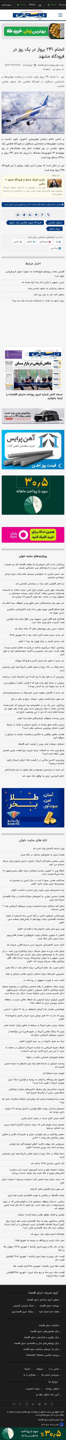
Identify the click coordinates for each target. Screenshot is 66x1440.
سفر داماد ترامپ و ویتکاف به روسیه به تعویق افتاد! (39, 1240)
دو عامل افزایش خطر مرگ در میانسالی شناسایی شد (39, 583)
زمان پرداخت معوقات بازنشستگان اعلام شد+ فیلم (41, 718)
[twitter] (36, 215)
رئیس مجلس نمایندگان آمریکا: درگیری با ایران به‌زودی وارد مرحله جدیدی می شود (33, 862)
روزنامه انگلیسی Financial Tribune (42, 1355)
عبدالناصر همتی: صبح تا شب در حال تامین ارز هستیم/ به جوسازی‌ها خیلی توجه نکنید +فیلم (37, 882)
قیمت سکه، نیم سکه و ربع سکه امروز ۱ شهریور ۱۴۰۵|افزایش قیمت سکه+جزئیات (35, 1274)
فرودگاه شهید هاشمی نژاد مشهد (25, 222)
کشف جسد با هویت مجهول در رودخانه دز (44, 980)
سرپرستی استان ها (50, 1375)
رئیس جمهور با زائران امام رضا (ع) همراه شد (42, 282)
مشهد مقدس (55, 222)
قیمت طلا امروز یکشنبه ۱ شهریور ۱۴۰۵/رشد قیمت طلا (38, 1266)
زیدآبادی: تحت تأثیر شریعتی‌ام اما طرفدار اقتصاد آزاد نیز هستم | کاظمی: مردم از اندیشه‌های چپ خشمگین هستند (34, 566)
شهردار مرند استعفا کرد (53, 1073)
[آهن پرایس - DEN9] (33, 449)
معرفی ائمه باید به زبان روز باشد (49, 294)
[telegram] (24, 215)
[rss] (33, 1404)
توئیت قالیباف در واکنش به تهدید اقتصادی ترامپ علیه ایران (36, 1195)
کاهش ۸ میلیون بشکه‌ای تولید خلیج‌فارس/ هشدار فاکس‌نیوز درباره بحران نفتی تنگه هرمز (35, 937)
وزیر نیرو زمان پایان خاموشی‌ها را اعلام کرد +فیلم (40, 929)
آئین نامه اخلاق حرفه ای (47, 1394)
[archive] (14, 1404)
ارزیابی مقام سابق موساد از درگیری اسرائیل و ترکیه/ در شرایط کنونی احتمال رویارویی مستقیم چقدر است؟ (35, 726)
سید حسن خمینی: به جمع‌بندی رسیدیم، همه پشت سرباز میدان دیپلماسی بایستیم (34, 575)
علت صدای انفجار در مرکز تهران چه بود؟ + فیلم (41, 641)
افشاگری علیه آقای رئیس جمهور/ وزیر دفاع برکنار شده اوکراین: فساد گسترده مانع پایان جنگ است (35, 620)
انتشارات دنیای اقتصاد (49, 1325)
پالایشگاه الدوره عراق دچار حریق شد (47, 1234)
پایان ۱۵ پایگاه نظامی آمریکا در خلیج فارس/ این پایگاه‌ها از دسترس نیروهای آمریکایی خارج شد (36, 1033)
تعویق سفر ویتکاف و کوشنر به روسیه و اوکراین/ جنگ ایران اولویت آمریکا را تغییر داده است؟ (36, 1081)
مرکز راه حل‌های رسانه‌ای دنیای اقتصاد (41, 1349)
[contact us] (20, 1404)
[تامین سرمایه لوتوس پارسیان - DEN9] (33, 495)
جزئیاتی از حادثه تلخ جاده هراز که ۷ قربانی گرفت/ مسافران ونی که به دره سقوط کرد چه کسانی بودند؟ (34, 684)
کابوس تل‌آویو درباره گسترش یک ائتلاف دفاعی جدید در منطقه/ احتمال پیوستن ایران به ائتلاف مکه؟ (34, 1001)
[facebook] (42, 215)
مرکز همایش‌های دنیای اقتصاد (44, 1331)
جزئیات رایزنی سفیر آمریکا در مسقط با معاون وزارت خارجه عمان (34, 1025)
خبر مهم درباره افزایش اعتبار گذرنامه (47, 1189)
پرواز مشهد (54, 229)
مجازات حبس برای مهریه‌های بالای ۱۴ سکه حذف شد (39, 629)
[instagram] (51, 1404)
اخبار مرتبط (33, 263)
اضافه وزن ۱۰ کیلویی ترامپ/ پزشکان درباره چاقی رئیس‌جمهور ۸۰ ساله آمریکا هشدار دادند (33, 872)
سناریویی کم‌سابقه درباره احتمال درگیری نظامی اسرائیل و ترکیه (35, 974)
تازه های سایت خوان (33, 840)
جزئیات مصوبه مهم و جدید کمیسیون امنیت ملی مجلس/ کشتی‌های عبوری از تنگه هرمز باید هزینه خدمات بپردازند (36, 1171)
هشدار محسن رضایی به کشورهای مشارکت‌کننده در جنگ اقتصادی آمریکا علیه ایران (33, 898)
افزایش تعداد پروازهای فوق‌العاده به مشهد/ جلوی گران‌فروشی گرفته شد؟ (35, 274)
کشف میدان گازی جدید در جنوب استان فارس (42, 1118)
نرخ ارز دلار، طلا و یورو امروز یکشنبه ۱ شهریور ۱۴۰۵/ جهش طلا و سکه (34, 1248)
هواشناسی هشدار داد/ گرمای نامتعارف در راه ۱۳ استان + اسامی (34, 1009)
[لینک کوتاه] (48, 215)
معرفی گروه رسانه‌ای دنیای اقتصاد (43, 1300)
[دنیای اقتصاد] (30, 15)
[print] (17, 215)
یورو (29, 4)
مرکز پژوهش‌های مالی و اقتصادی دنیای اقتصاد (36, 1343)
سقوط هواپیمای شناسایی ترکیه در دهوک (45, 1057)
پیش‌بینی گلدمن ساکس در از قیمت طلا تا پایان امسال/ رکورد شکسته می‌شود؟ (35, 761)
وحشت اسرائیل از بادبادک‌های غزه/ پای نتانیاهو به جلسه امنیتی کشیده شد (34, 1065)
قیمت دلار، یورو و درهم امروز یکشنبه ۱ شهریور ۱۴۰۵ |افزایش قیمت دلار (35, 1258)
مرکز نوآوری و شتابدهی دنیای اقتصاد (41, 1337)
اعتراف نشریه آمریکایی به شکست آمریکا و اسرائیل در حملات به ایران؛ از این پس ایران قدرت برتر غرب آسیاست (34, 1049)
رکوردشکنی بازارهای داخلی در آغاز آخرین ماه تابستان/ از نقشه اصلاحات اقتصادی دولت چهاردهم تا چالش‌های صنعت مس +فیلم (35, 919)
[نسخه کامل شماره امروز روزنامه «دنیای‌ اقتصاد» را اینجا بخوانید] (33, 368)
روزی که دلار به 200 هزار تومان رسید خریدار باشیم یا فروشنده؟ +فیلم (34, 1017)
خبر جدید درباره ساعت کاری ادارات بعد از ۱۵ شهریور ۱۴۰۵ (36, 635)
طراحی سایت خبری (52, 1424)
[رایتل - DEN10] (33, 535)
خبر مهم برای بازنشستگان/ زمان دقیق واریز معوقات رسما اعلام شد (33, 603)
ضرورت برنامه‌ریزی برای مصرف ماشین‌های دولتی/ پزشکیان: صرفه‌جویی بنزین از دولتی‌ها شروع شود (36, 1091)
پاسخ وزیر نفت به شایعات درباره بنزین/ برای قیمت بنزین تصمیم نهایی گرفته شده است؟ (33, 752)
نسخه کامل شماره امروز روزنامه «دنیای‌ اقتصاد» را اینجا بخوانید (34, 396)
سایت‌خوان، (51, 204)
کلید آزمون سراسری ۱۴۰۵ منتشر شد (47, 1163)
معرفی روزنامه (52, 1389)
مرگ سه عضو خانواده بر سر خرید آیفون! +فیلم (42, 1041)
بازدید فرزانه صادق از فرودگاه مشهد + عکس (25, 182)
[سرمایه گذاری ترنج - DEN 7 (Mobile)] (33, 31)
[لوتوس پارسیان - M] (33, 1433)
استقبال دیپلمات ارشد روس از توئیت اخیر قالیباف (41, 744)
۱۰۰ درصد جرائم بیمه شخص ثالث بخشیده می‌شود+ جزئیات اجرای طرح (33, 1181)
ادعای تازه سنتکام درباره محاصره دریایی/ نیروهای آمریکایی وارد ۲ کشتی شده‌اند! (33, 908)
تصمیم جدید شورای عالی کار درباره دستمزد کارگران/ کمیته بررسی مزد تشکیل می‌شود (34, 1126)
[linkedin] (30, 215)
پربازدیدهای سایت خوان (33, 556)
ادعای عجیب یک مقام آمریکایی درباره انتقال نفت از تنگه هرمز (34, 967)
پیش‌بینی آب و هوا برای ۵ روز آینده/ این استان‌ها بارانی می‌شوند (33, 677)
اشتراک (27, 1369)
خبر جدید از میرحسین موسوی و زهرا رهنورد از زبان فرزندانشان (34, 770)
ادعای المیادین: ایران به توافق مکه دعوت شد (43, 776)
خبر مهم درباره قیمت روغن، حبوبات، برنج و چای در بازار (37, 699)
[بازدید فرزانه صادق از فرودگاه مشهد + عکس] (54, 183)
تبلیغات (39, 1369)
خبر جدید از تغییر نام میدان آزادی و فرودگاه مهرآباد (39, 661)
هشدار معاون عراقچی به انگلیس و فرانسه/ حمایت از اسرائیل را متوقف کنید (34, 736)
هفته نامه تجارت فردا (49, 1311)
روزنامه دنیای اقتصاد (49, 1306)
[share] (26, 1404)
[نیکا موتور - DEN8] (33, 416)
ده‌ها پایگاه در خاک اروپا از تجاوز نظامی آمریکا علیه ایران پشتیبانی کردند (33, 668)
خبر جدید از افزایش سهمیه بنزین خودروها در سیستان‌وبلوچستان (33, 692)
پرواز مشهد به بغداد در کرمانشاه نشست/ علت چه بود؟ (38, 301)
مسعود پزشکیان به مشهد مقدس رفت (46, 288)
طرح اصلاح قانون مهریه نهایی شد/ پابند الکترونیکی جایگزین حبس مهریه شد (35, 611)
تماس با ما (54, 1369)
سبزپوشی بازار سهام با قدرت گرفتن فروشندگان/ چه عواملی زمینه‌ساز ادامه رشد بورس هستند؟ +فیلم (36, 1145)
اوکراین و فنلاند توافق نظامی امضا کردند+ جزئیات (41, 1215)
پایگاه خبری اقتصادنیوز (22, 1311)
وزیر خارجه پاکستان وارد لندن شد (48, 848)
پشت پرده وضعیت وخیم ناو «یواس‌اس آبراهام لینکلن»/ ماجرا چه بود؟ (33, 1100)
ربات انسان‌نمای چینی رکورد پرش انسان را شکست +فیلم (38, 890)
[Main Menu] (60, 15)
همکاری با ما (30, 1375)
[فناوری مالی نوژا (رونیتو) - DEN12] (33, 807)
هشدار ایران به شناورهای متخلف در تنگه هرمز (42, 855)
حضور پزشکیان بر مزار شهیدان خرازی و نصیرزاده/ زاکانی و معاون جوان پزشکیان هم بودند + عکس (33, 1136)
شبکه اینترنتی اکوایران (23, 1306)
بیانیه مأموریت (33, 1389)
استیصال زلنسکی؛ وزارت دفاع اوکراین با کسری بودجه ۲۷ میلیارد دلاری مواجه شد (34, 1110)
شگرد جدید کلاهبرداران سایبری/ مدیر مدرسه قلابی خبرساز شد (35, 945)
